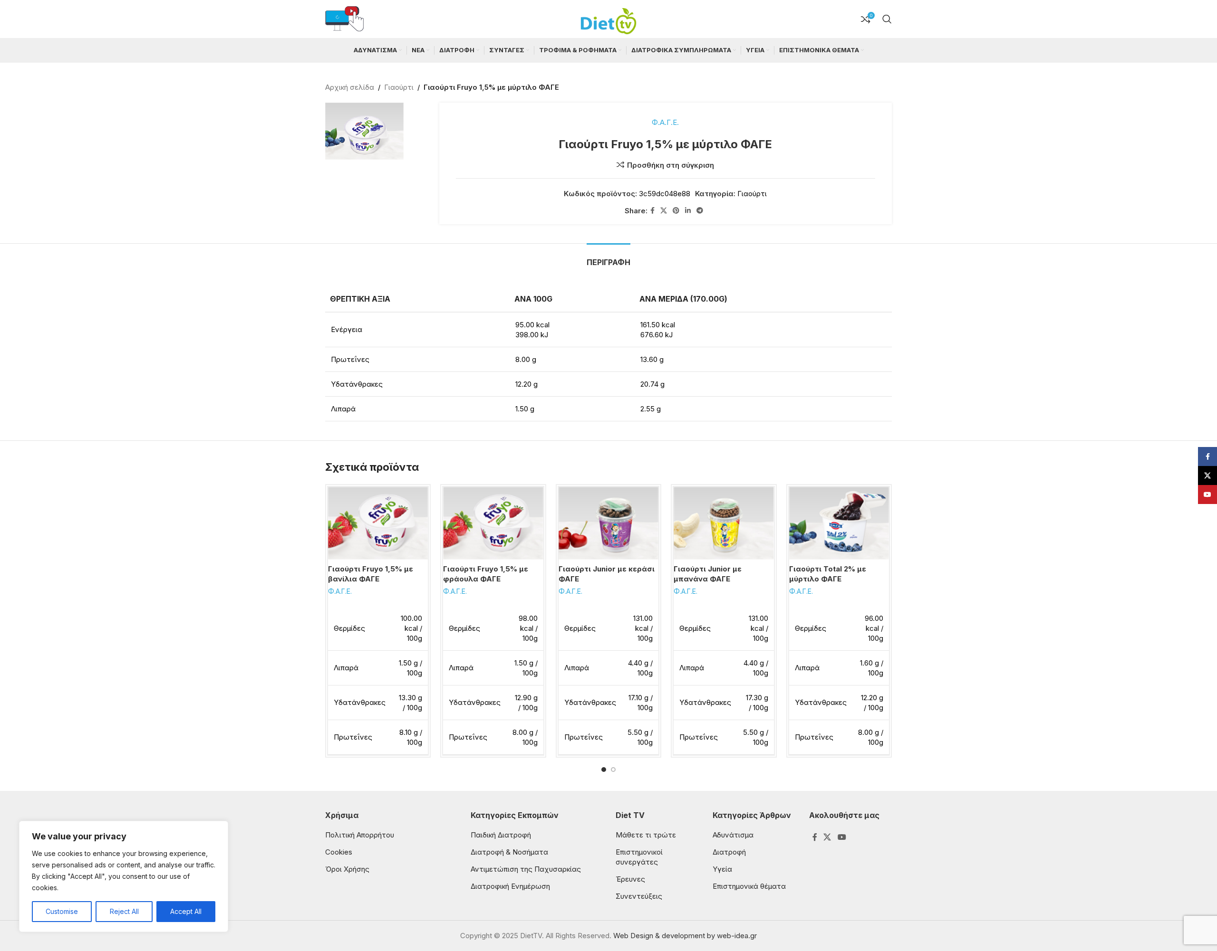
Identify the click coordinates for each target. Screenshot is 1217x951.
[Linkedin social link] (688, 210)
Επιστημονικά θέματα (749, 886)
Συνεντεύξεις (639, 896)
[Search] (887, 19)
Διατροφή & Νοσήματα (509, 851)
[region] (123, 876)
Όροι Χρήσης (347, 869)
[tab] (608, 257)
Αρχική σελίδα (349, 87)
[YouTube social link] (841, 837)
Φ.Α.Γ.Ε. (665, 122)
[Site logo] (608, 18)
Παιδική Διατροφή (501, 834)
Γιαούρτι (399, 87)
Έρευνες (630, 879)
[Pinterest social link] (676, 210)
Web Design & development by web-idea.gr (685, 935)
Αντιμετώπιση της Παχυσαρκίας (526, 869)
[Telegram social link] (700, 210)
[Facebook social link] (652, 210)
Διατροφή (729, 851)
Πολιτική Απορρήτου (359, 834)
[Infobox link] (344, 19)
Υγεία (722, 869)
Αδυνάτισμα (733, 834)
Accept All (186, 911)
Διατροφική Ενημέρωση (510, 886)
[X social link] (663, 210)
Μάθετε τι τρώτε (646, 834)
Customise (62, 911)
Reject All (124, 911)
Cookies (338, 851)
